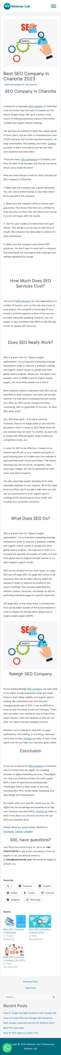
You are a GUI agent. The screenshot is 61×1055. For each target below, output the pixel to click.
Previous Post (30, 982)
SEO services (23, 301)
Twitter (18, 831)
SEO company (35, 106)
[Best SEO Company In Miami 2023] (40, 921)
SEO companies (29, 159)
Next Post (30, 988)
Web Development (14, 84)
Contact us (29, 738)
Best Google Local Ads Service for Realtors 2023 (29, 1023)
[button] (7, 1048)
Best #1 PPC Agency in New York (20, 1033)
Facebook (8, 831)
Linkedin (27, 831)
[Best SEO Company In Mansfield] (14, 921)
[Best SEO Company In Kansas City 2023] (14, 949)
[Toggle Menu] (53, 6)
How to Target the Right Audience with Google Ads (29, 1013)
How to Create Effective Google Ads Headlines (27, 1018)
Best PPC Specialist (13, 1028)
